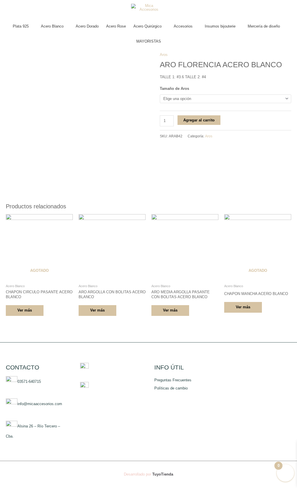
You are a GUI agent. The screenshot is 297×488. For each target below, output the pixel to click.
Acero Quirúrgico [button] (147, 26)
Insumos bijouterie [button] (220, 26)
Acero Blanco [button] (52, 26)
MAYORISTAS (148, 41)
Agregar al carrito (199, 120)
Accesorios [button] (183, 26)
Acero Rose (116, 26)
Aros (208, 136)
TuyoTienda (162, 474)
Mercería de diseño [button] (264, 26)
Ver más (24, 310)
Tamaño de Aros (174, 88)
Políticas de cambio (171, 388)
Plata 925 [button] (21, 26)
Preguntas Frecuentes (172, 380)
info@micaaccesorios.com (39, 404)
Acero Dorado (87, 26)
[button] (149, 52)
